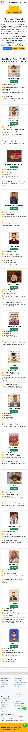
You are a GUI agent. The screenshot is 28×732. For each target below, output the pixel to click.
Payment (14, 729)
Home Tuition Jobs (19, 686)
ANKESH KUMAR (14, 285)
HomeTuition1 (4, 708)
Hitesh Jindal (14, 121)
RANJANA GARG (14, 565)
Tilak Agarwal (14, 408)
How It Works (4, 686)
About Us (17, 696)
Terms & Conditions (19, 703)
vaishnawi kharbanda (14, 164)
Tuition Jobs (4, 682)
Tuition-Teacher (4, 704)
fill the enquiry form (17, 44)
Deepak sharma (14, 526)
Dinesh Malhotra (14, 326)
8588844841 (16, 2)
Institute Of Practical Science (5, 701)
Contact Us (17, 699)
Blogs (2, 691)
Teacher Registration (14, 12)
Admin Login (18, 705)
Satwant (14, 603)
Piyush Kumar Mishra (14, 206)
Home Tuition (18, 680)
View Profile (14, 81)
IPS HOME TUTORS (6, 698)
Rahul (14, 365)
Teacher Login (4, 684)
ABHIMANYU (14, 643)
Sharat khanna (14, 79)
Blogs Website (4, 711)
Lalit (14, 486)
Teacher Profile (4, 680)
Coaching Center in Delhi (21, 682)
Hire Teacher (14, 8)
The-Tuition (3, 706)
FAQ (2, 689)
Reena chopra (14, 447)
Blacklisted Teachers (20, 684)
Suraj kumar (14, 246)
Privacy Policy (18, 701)
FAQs (19, 729)
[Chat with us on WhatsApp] (25, 708)
